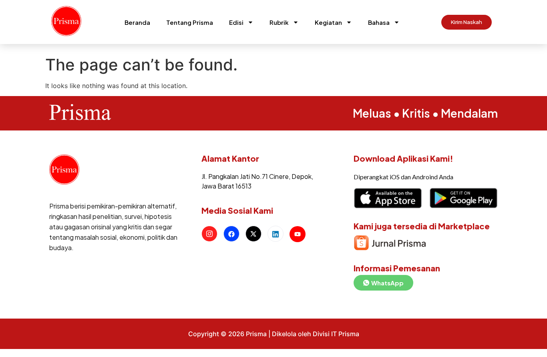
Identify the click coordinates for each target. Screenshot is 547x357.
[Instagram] (209, 234)
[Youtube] (298, 234)
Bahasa (379, 22)
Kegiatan (328, 22)
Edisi (236, 22)
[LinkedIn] (275, 234)
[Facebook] (231, 234)
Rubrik (279, 22)
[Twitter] (253, 234)
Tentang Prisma (189, 22)
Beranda (137, 22)
